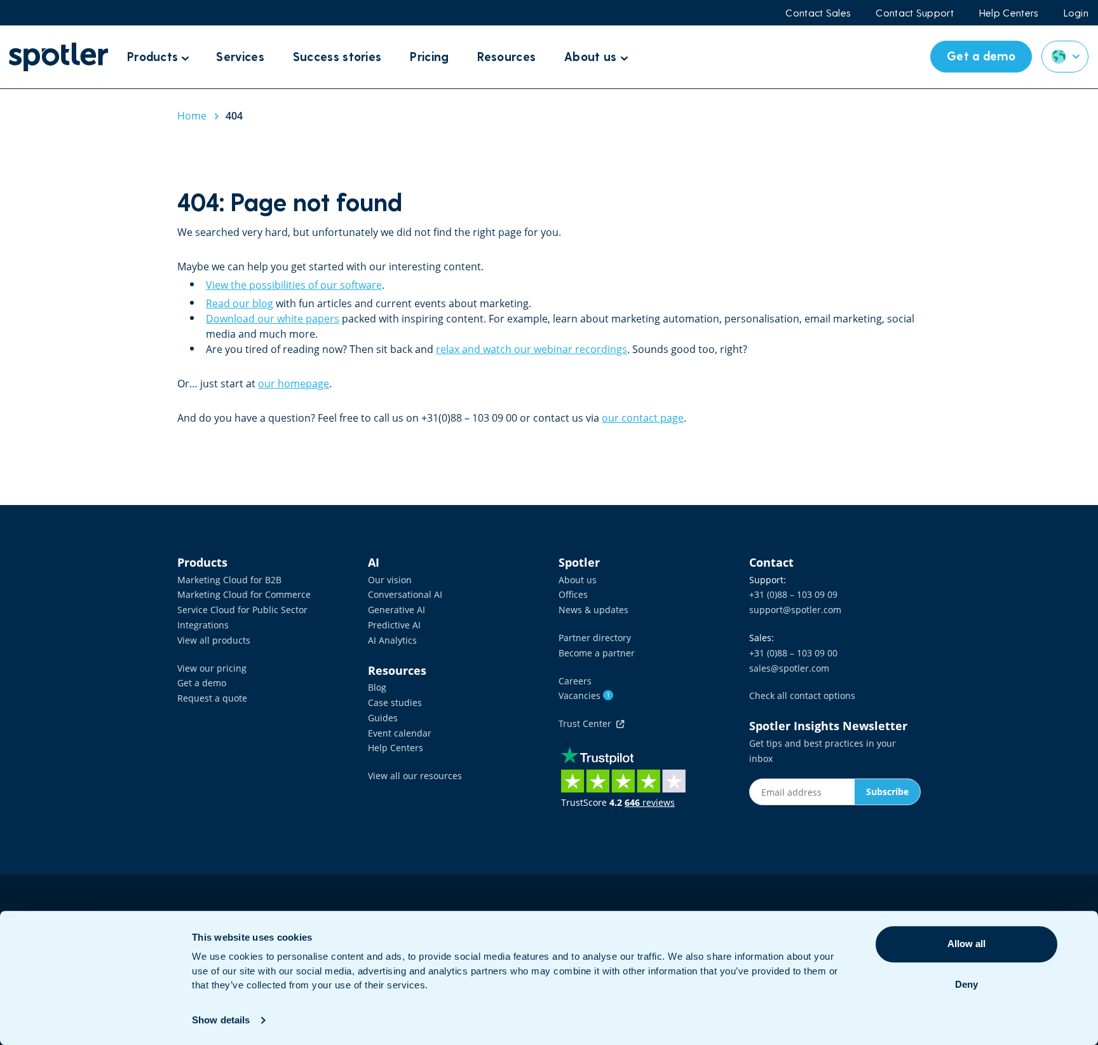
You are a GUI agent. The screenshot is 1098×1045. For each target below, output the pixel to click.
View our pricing (212, 668)
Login (1076, 13)
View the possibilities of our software (294, 285)
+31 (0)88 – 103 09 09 (793, 594)
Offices (573, 594)
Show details (221, 1019)
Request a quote (212, 698)
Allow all (966, 943)
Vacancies (584, 695)
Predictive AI (394, 625)
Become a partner (597, 653)
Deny (966, 984)
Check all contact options (802, 695)
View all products (213, 640)
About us (578, 580)
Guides (383, 718)
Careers (575, 681)
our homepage (293, 384)
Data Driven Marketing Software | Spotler (58, 57)
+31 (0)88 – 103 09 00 (793, 653)
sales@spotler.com (789, 668)
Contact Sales (817, 13)
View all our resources (415, 776)
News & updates (593, 610)
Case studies (395, 702)
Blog (377, 687)
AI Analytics (392, 640)
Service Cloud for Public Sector (242, 610)
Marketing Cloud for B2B (229, 580)
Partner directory (595, 638)
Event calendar (399, 733)
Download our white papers (272, 319)
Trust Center (587, 723)
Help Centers (1008, 13)
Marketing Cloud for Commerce (244, 594)
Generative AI (396, 610)
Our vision (390, 580)
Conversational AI (405, 594)
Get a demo (201, 683)
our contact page (643, 418)
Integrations (203, 625)
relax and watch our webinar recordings (531, 349)
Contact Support (915, 13)
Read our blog (239, 303)
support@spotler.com (795, 610)
